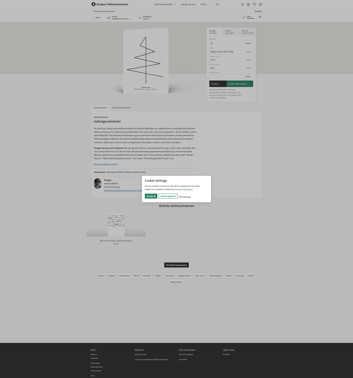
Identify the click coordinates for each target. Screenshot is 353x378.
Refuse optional (168, 196)
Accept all (151, 196)
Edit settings (185, 196)
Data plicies (187, 189)
